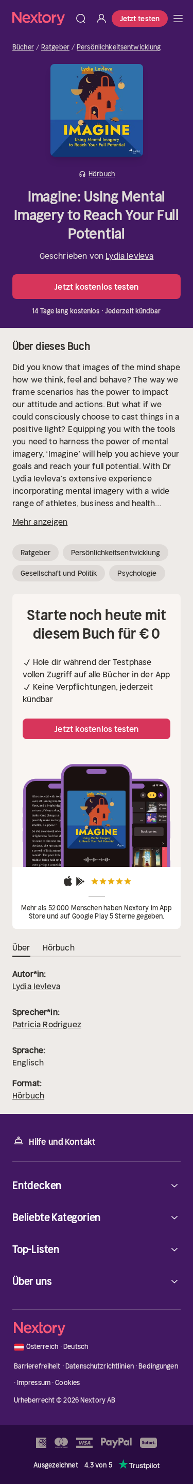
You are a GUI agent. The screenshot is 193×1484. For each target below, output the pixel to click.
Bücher (23, 47)
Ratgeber (55, 47)
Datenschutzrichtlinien (99, 1366)
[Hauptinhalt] (178, 18)
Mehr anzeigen (39, 521)
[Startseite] (41, 18)
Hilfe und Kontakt (62, 1141)
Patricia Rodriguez (46, 1024)
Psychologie (136, 573)
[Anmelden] (101, 18)
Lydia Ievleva (129, 256)
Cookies (67, 1382)
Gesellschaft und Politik (59, 573)
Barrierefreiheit (37, 1366)
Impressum (33, 1382)
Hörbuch (28, 1095)
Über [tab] (21, 947)
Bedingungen (158, 1366)
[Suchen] (81, 18)
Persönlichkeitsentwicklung (119, 47)
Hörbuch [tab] (59, 947)
